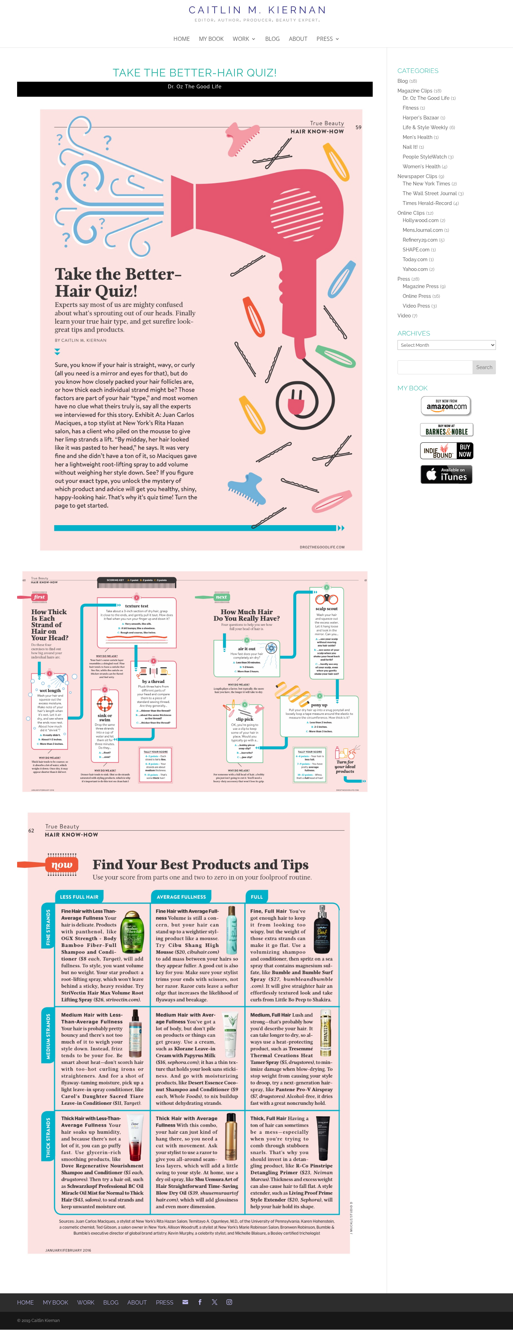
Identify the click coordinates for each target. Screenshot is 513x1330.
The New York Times (426, 183)
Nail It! (410, 147)
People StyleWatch (425, 157)
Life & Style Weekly (425, 127)
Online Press (417, 296)
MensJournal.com (423, 230)
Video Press (416, 306)
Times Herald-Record (427, 203)
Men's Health (417, 137)
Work (241, 39)
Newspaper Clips (417, 176)
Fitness (411, 108)
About (298, 39)
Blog (272, 39)
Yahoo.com (415, 269)
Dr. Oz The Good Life (195, 86)
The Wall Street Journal (430, 193)
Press (325, 39)
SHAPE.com (416, 249)
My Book (211, 39)
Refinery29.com (420, 240)
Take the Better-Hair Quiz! (195, 72)
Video (404, 315)
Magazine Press (421, 286)
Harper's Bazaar (421, 117)
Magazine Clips (414, 91)
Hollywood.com (421, 220)
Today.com (415, 259)
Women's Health (421, 166)
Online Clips (411, 213)
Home (181, 39)
